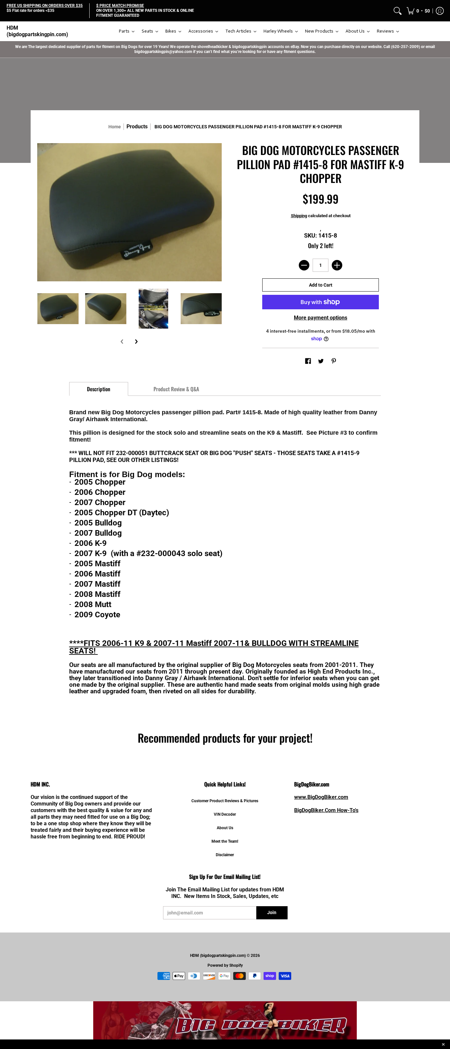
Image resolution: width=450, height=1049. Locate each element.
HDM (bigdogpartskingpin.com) (37, 31)
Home (114, 126)
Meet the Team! (224, 841)
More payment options (320, 318)
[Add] (337, 265)
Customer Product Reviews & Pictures (224, 801)
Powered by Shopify (225, 965)
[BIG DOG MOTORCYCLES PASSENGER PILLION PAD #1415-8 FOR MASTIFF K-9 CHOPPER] (57, 308)
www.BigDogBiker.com (321, 797)
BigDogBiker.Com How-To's (326, 810)
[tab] (98, 389)
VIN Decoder (225, 814)
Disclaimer (225, 855)
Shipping (299, 215)
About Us (225, 828)
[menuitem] (398, 10)
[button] (418, 10)
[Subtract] (304, 265)
